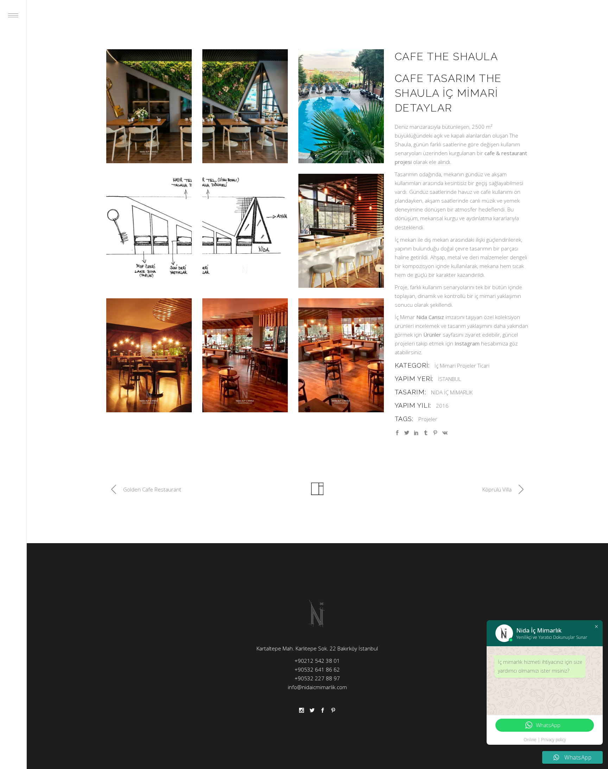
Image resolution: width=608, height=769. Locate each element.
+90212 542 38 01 (317, 660)
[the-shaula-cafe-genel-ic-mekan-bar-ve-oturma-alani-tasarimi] (245, 355)
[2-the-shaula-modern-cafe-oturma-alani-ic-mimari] (245, 106)
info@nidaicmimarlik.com (317, 687)
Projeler (427, 418)
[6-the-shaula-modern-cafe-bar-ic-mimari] (341, 231)
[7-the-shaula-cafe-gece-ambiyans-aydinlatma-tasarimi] (149, 355)
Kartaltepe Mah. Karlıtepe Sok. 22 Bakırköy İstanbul (317, 648)
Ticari (483, 365)
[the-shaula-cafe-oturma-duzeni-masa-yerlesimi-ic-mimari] (341, 355)
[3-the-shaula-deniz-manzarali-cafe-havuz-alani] (341, 106)
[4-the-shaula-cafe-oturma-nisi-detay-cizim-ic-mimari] (149, 231)
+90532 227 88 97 (317, 678)
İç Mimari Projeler (455, 365)
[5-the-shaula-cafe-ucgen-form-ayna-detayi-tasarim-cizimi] (245, 231)
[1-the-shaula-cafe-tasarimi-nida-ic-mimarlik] (149, 106)
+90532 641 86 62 (317, 669)
